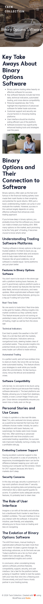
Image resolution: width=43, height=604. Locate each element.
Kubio (28, 598)
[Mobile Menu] (37, 9)
